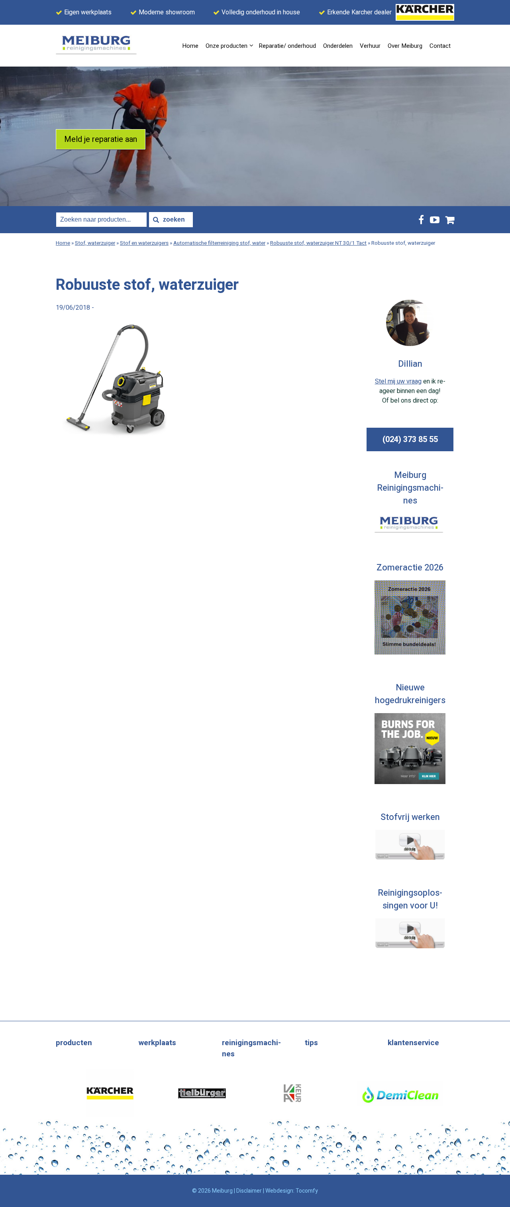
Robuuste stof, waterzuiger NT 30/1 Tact (318, 243)
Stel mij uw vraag (398, 381)
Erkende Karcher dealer (359, 12)
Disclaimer (249, 1191)
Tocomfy (307, 1191)
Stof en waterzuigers (144, 243)
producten (74, 1042)
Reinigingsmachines (251, 1048)
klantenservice (413, 1042)
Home (63, 243)
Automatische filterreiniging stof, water (219, 243)
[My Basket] (449, 220)
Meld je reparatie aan (100, 139)
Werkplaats (157, 1042)
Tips (311, 1042)
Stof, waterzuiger (95, 243)
